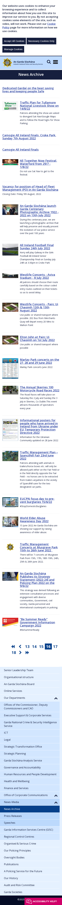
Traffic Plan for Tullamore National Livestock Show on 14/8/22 (39, 106)
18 (14, 652)
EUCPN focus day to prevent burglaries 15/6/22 (37, 500)
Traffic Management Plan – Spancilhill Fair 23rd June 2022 (39, 455)
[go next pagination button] (21, 652)
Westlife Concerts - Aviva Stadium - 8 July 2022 (37, 276)
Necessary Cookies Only (41, 40)
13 (27, 646)
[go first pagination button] (13, 646)
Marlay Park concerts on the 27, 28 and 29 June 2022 (39, 361)
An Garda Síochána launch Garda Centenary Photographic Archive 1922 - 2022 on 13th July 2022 (39, 210)
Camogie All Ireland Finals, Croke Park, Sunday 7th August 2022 (29, 136)
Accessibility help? (45, 901)
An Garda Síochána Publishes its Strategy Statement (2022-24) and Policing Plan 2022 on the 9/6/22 (37, 579)
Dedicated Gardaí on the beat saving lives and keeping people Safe (28, 89)
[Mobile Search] (48, 61)
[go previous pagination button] (20, 646)
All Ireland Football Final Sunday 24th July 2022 (37, 246)
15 (41, 646)
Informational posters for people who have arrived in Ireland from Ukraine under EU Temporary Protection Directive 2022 (39, 426)
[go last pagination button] (28, 652)
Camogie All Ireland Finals (20, 149)
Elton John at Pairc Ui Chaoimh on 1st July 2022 (37, 338)
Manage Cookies (13, 49)
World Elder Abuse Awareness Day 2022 (34, 519)
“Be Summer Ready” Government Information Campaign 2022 (37, 622)
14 (34, 646)
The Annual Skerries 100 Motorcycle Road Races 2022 (39, 388)
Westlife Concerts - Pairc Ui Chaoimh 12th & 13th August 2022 (39, 307)
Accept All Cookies (14, 40)
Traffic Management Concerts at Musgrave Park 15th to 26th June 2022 (39, 547)
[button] (56, 698)
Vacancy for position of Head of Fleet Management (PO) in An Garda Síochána (30, 188)
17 (55, 646)
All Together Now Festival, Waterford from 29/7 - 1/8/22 (38, 164)
